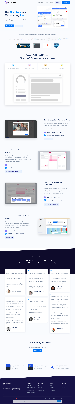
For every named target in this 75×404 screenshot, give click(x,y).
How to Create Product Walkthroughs (42, 390)
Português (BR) (52, 398)
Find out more (37, 372)
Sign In (51, 2)
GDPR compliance (53, 389)
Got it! (59, 401)
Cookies (57, 398)
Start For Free (66, 2)
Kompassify (12, 2)
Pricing (46, 2)
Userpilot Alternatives (31, 392)
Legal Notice (52, 390)
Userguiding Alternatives (31, 387)
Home (63, 385)
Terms (40, 398)
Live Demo (58, 2)
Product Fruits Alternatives (32, 389)
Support (63, 389)
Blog (39, 385)
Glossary (40, 387)
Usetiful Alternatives (30, 385)
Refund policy (68, 398)
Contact (63, 387)
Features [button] (40, 2)
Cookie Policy (52, 401)
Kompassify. (8, 398)
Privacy (62, 398)
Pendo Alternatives (30, 390)
